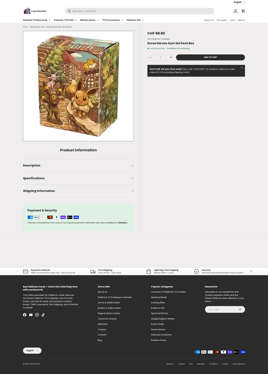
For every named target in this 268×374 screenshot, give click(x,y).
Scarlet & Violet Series (109, 307)
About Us (209, 20)
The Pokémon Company (158, 39)
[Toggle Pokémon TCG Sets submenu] (75, 20)
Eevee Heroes (158, 329)
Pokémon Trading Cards (35, 20)
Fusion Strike (157, 324)
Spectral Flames (159, 313)
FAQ (190, 364)
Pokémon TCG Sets (64, 20)
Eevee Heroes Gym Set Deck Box (59, 27)
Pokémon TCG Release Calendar (115, 297)
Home (25, 27)
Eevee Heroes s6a (37, 27)
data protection (239, 364)
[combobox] (139, 11)
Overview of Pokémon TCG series (168, 291)
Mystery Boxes (87, 20)
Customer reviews (107, 318)
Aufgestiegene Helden (163, 318)
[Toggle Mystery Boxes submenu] (97, 20)
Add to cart (210, 57)
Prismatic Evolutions (161, 334)
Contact (102, 334)
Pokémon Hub (133, 20)
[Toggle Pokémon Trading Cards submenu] (49, 20)
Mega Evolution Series (109, 313)
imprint (225, 364)
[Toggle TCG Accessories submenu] (122, 20)
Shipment (103, 324)
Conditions (213, 364)
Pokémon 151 (157, 307)
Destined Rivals (159, 297)
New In (241, 20)
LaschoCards (34, 364)
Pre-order (222, 20)
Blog (100, 340)
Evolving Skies (158, 302)
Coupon (102, 329)
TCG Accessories (111, 20)
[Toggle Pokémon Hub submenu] (142, 20)
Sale (232, 20)
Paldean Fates (158, 340)
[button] (243, 11)
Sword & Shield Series (109, 302)
